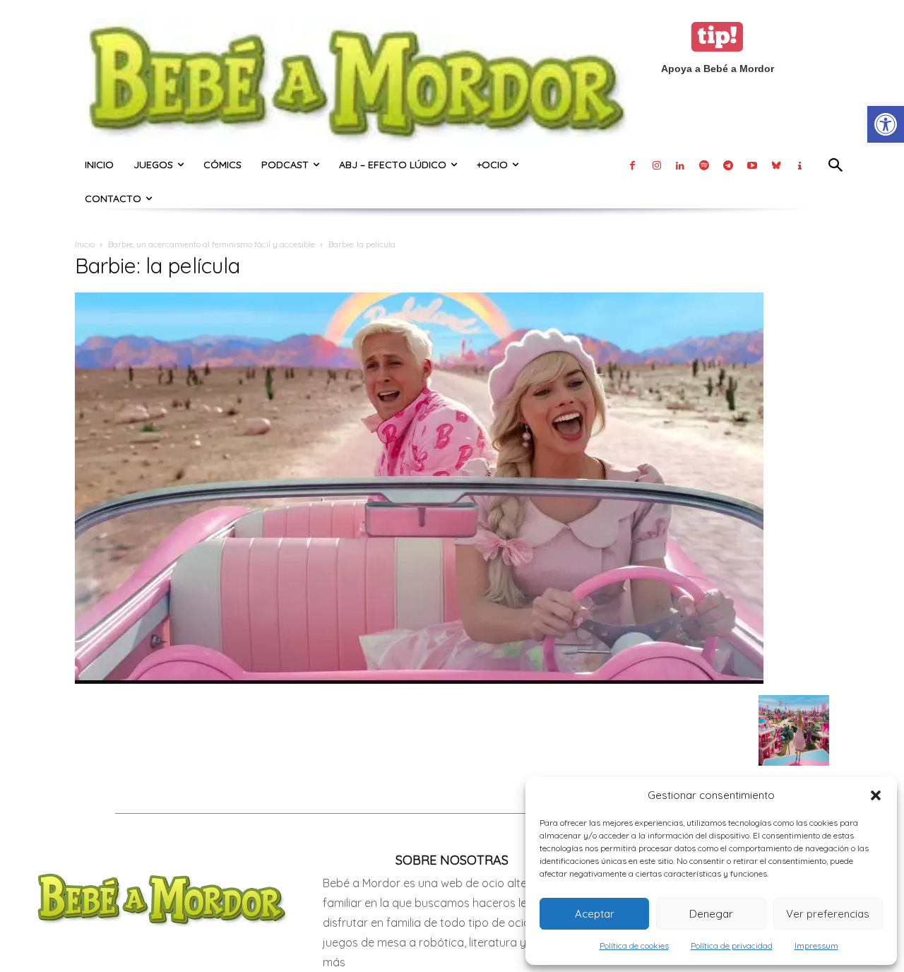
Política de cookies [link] (634, 945)
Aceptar (594, 913)
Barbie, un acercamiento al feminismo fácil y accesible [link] (211, 244)
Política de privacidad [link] (732, 945)
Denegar (711, 913)
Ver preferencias (827, 913)
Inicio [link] (85, 244)
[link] (885, 124)
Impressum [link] (816, 945)
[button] (876, 795)
